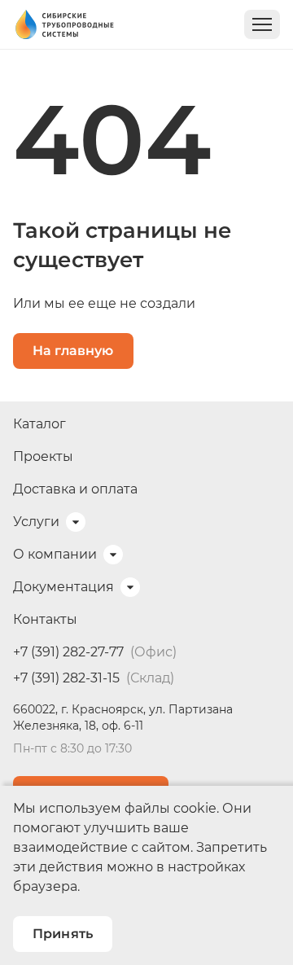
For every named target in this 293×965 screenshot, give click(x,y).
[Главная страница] (64, 24)
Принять (63, 933)
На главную (73, 350)
